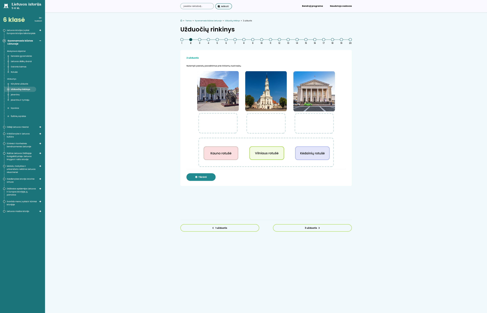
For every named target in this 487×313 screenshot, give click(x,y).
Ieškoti (225, 6)
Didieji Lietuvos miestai (18, 127)
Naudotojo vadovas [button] (341, 6)
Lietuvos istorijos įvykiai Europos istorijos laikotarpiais (21, 32)
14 (297, 43)
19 (341, 43)
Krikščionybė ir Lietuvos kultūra (18, 135)
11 (270, 43)
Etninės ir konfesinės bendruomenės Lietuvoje (19, 145)
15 (306, 43)
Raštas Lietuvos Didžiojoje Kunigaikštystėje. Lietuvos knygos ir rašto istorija (19, 156)
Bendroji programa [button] (312, 6)
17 (324, 43)
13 (288, 43)
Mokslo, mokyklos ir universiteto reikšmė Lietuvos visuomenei (21, 169)
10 (262, 43)
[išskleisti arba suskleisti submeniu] (40, 30)
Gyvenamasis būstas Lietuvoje (20, 42)
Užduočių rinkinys (232, 20)
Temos (188, 20)
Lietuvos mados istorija (18, 211)
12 (279, 43)
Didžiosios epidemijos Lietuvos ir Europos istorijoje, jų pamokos (21, 191)
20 (350, 43)
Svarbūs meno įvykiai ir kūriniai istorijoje (22, 203)
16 (315, 43)
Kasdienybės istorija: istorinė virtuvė (20, 180)
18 (332, 43)
